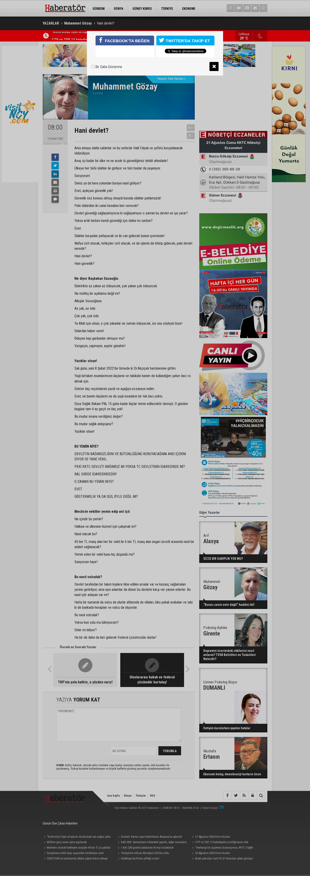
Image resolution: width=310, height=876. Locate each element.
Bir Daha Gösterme (108, 67)
